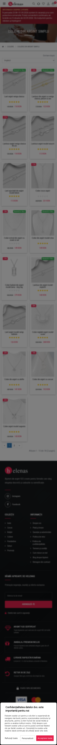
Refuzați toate (11, 738)
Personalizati (27, 738)
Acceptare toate (45, 738)
